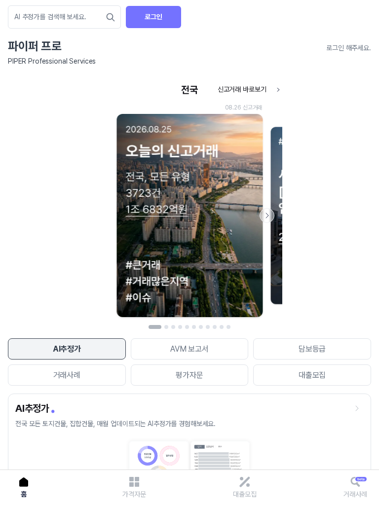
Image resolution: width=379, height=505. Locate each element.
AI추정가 (67, 349)
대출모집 (312, 375)
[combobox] (59, 17)
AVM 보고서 (189, 349)
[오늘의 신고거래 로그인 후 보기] (189, 201)
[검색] (110, 17)
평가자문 (189, 375)
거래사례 (66, 375)
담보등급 (312, 349)
